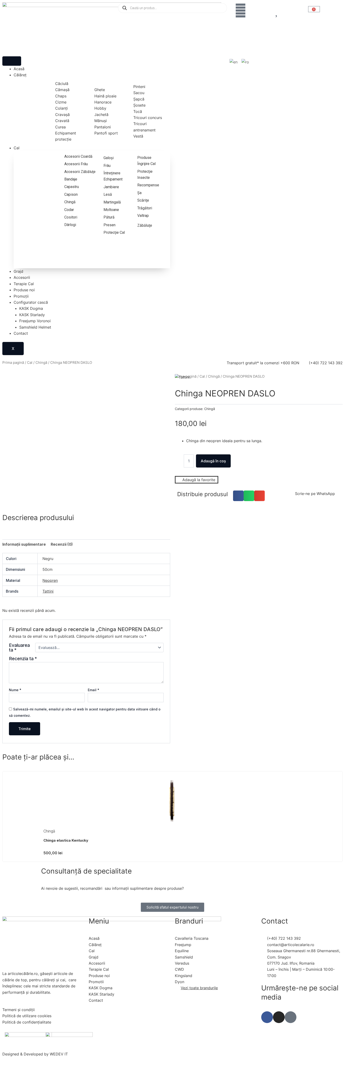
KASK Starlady (32, 314)
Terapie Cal (24, 283)
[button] (238, 496)
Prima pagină (13, 362)
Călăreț (20, 75)
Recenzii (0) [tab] (62, 544)
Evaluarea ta (19, 647)
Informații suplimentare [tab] (24, 544)
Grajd (18, 271)
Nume (15, 690)
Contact (21, 333)
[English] (234, 62)
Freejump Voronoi (35, 320)
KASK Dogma (31, 308)
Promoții (21, 296)
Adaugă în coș (213, 461)
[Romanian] (245, 62)
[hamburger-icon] (11, 61)
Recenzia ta (23, 658)
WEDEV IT (59, 1054)
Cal (16, 148)
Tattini (48, 591)
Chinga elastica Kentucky (65, 840)
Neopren (50, 580)
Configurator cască (31, 302)
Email (93, 690)
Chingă (41, 362)
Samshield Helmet (35, 327)
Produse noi (24, 290)
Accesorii (22, 277)
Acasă (19, 68)
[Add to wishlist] (12, 383)
